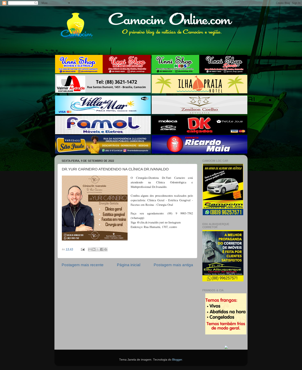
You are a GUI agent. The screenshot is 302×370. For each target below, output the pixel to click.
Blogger (177, 359)
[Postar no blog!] (94, 249)
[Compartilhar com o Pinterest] (106, 249)
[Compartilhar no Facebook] (102, 249)
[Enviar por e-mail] (90, 249)
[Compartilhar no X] (98, 249)
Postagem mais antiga (173, 265)
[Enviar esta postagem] (82, 249)
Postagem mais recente (83, 265)
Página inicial (128, 265)
